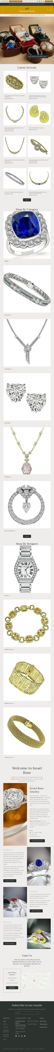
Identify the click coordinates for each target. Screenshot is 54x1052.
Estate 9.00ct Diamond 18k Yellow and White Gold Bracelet (15, 96)
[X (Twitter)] (41, 1)
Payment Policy (43, 1027)
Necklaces (8, 369)
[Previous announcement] (2, 4)
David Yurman (9, 649)
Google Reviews (49, 1)
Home (4, 1021)
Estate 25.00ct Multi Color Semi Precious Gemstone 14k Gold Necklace (38, 193)
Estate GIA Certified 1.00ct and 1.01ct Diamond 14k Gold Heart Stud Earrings (37, 96)
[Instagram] (39, 1)
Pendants (7, 477)
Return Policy (43, 1021)
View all (27, 199)
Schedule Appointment (37, 840)
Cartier (7, 595)
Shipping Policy (43, 1024)
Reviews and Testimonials (6, 1035)
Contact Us (5, 1027)
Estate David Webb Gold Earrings (36, 128)
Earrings (7, 423)
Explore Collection (9, 880)
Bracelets (7, 315)
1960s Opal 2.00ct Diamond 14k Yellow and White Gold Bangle (38, 161)
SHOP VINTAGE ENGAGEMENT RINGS (37, 56)
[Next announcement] (51, 4)
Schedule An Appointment (12, 987)
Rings (6, 261)
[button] (2, 10)
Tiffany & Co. (8, 757)
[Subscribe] (37, 1013)
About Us (5, 1024)
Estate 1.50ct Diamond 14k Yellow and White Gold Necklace (15, 161)
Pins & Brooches (9, 531)
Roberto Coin (8, 703)
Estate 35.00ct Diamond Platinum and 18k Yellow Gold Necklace (14, 128)
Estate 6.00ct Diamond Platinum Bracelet (14, 192)
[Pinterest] (43, 1)
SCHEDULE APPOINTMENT (15, 1)
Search (4, 1039)
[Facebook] (37, 1)
